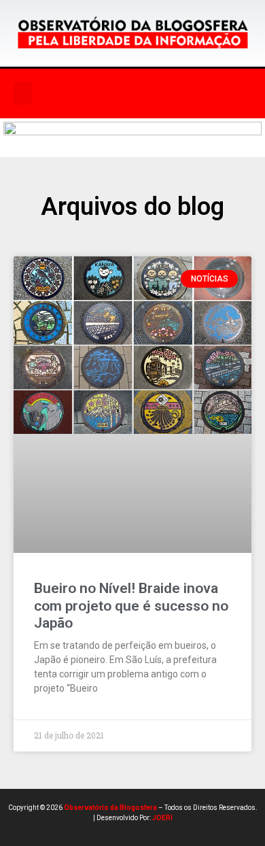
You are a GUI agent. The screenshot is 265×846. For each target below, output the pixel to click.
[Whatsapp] (198, 93)
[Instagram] (142, 93)
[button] (23, 93)
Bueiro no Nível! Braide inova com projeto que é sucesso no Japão (131, 605)
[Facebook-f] (115, 93)
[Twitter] (170, 93)
